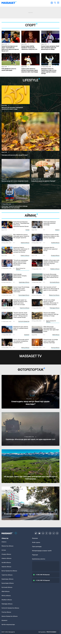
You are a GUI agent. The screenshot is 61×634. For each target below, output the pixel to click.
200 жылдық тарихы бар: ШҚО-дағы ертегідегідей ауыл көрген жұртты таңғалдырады (27, 450)
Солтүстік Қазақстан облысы (10, 608)
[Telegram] (53, 533)
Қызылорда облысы (24, 295)
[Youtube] (39, 533)
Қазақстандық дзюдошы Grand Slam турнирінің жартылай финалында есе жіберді (49, 45)
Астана (27, 229)
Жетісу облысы (25, 347)
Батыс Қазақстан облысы (20, 269)
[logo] (9, 2)
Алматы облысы (25, 255)
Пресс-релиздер (36, 546)
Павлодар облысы (54, 307)
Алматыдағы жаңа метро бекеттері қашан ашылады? (18, 375)
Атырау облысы (55, 255)
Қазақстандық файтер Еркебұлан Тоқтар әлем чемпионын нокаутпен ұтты (29, 45)
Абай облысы (55, 334)
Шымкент (26, 334)
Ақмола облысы (25, 242)
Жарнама (35, 538)
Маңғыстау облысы (54, 295)
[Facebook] (46, 533)
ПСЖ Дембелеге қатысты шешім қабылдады (9, 67)
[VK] (43, 533)
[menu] (58, 2)
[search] (55, 2)
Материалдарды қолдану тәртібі (41, 550)
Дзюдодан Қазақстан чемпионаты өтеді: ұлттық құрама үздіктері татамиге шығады (49, 68)
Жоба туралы (36, 542)
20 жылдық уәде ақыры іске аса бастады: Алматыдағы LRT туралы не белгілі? (25, 487)
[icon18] (15, 533)
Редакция (35, 555)
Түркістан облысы (24, 307)
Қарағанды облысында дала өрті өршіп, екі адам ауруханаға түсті (21, 412)
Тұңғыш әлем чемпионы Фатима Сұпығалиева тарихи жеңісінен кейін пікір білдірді (30, 67)
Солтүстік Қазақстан (23, 321)
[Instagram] (50, 533)
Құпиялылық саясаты (38, 559)
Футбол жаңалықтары (8, 624)
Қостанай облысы (54, 282)
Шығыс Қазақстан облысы (51, 321)
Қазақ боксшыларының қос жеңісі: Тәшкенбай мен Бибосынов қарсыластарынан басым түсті (11, 45)
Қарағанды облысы (24, 282)
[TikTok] (36, 533)
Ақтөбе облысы (55, 242)
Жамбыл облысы (54, 268)
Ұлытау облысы (55, 347)
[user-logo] (52, 3)
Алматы (57, 229)
